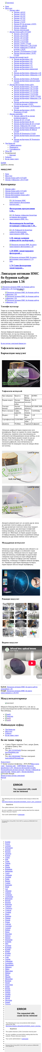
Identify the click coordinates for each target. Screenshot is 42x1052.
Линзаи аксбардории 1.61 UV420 (26, 88)
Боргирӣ (12, 155)
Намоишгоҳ (13, 147)
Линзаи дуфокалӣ (20, 28)
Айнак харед (15, 772)
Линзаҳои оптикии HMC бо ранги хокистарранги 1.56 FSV (16, 692)
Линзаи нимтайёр (16, 114)
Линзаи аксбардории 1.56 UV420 (26, 86)
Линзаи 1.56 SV (19, 14)
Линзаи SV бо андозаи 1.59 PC (25, 24)
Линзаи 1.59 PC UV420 (22, 43)
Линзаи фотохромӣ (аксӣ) (18, 57)
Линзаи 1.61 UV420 (21, 36)
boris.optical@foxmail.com (14, 758)
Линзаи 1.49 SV (19, 12)
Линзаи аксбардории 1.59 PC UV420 (27, 96)
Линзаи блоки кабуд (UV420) (20, 32)
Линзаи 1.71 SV (19, 20)
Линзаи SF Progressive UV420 (25, 133)
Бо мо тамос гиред (12, 159)
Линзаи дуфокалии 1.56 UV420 (25, 45)
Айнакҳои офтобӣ (20, 26)
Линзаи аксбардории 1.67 (23, 63)
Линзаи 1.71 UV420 (21, 40)
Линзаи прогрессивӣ (21, 30)
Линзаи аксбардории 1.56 (23, 59)
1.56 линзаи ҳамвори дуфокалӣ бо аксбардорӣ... (22, 239)
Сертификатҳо (14, 149)
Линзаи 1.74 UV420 (21, 41)
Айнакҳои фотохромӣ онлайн (25, 768)
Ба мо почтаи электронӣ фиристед (13, 343)
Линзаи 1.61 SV (19, 16)
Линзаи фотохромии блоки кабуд (21, 85)
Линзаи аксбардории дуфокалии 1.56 (27, 73)
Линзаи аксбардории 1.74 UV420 (26, 94)
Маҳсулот (8, 8)
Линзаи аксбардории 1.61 (23, 61)
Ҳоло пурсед (5, 762)
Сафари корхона (15, 145)
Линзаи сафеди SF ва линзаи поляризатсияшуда (24, 117)
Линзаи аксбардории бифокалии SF (27, 128)
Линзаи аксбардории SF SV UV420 (27, 124)
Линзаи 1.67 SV (19, 18)
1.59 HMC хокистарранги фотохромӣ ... (21, 252)
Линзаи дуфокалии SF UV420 (25, 126)
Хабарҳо (8, 157)
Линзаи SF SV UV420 (22, 120)
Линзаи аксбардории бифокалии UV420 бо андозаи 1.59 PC (26, 103)
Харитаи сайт (11, 766)
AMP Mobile (21, 766)
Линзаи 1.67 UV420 (21, 38)
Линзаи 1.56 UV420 (21, 34)
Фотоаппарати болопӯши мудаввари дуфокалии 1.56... (23, 224)
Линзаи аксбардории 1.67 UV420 (26, 90)
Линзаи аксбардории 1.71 (23, 65)
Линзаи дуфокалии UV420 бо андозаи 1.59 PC (25, 48)
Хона (7, 6)
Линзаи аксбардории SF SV (24, 122)
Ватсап (3, 777)
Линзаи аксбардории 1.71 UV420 (26, 92)
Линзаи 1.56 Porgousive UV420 (25, 51)
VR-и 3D (8, 151)
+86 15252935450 (14, 750)
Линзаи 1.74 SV (19, 22)
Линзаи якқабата (27, 772)
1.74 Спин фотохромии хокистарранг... (20, 266)
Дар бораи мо (10, 143)
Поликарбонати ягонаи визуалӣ (12, 770)
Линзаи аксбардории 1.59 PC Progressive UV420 (24, 111)
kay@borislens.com (12, 752)
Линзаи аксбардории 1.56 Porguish (26, 79)
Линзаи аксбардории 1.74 (23, 67)
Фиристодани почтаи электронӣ (13, 775)
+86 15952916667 (14, 756)
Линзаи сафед (14, 10)
